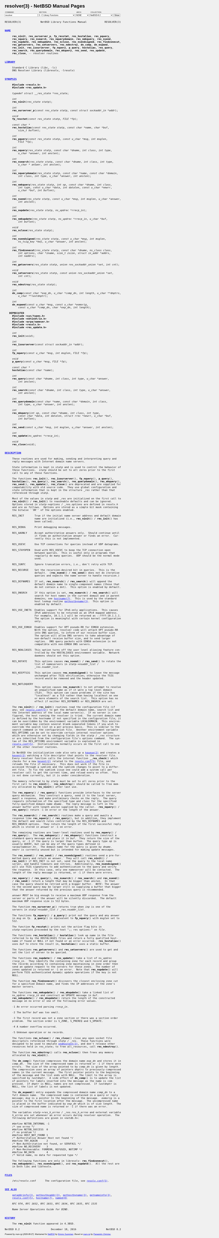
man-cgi (86, 1234)
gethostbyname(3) (76, 601)
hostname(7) (62, 598)
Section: (43, 12)
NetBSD (51, 1234)
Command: (10, 12)
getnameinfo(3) (100, 1195)
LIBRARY (10, 62)
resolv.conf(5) (36, 709)
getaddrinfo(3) (22, 1195)
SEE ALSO (11, 1189)
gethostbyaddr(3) (48, 1195)
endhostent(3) (68, 1043)
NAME (8, 30)
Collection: (96, 12)
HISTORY (10, 1218)
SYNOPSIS (11, 79)
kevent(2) (19, 755)
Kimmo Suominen (65, 1234)
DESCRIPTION (13, 452)
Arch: (80, 12)
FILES (8, 1175)
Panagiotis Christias (102, 1234)
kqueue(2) (92, 752)
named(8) (61, 1197)
